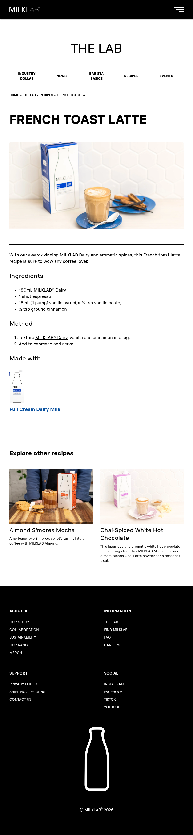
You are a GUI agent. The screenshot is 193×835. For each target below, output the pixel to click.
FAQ (107, 637)
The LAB (29, 95)
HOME (14, 95)
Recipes (131, 76)
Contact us (20, 699)
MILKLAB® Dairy (50, 290)
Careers (112, 645)
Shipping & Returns (27, 692)
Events (166, 76)
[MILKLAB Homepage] (24, 9)
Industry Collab (27, 76)
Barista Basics (96, 76)
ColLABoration (24, 630)
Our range (19, 645)
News (61, 76)
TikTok (110, 699)
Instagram (114, 684)
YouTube (112, 707)
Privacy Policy (23, 684)
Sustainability (22, 637)
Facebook (113, 692)
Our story (19, 622)
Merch (15, 653)
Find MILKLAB (116, 630)
